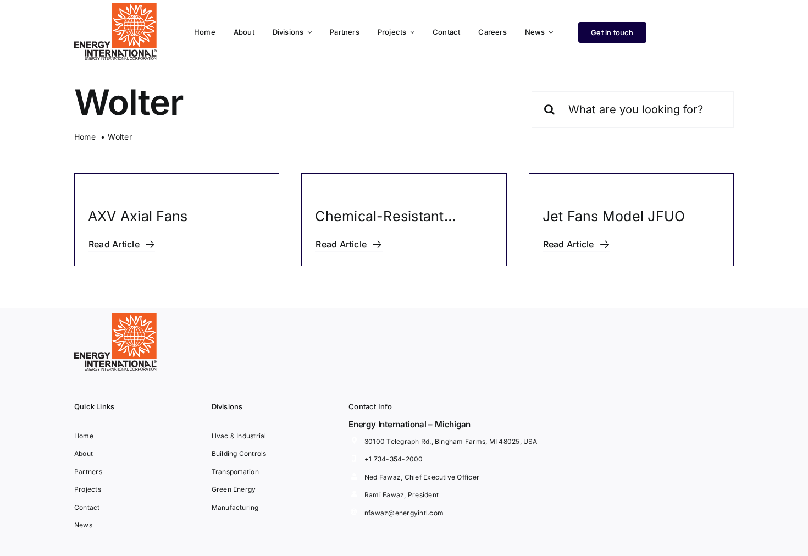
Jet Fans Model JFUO (614, 216)
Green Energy (234, 489)
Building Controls (239, 453)
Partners (88, 471)
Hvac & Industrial (239, 436)
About (83, 453)
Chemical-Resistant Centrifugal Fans (379, 218)
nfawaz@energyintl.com (404, 513)
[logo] (115, 7)
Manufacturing (235, 507)
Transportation (235, 471)
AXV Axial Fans (137, 216)
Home (83, 436)
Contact (87, 507)
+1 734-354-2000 (393, 459)
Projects (87, 489)
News (83, 525)
